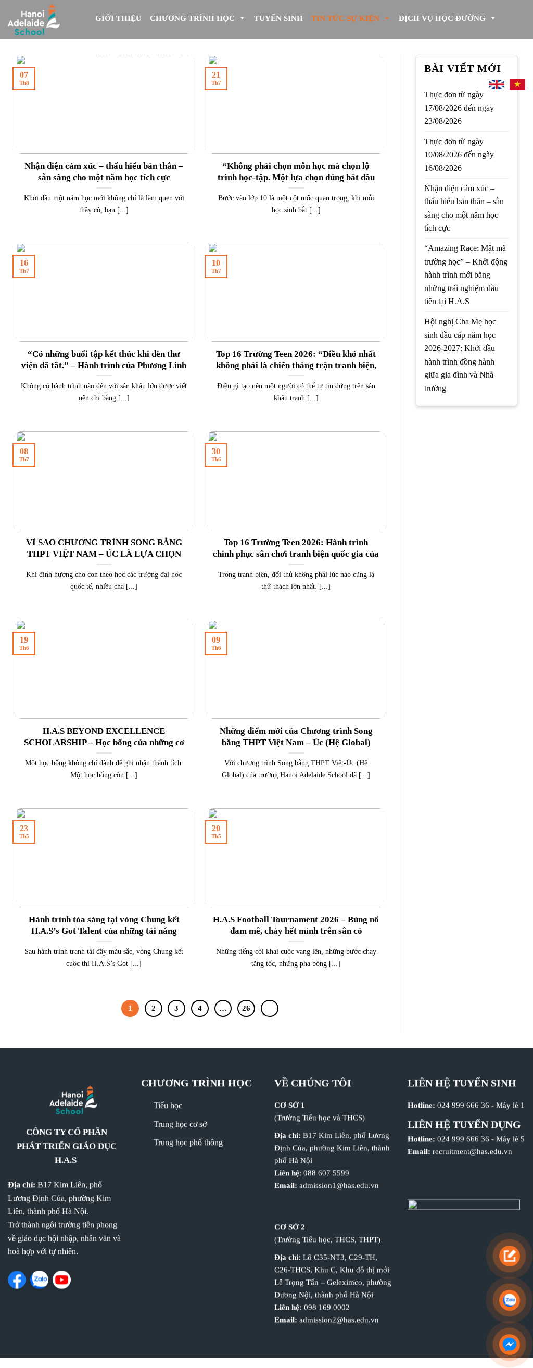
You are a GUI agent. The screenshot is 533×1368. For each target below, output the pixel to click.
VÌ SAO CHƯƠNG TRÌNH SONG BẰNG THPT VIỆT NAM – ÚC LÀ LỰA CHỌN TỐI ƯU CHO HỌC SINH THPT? (104, 553)
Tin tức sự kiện (345, 18)
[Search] (472, 84)
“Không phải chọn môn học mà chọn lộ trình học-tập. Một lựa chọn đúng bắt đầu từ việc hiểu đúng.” (296, 177)
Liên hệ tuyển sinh (462, 1082)
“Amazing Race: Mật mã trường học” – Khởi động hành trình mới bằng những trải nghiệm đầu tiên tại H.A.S (465, 275)
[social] (17, 1280)
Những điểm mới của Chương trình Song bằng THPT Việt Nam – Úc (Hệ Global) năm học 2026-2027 (296, 742)
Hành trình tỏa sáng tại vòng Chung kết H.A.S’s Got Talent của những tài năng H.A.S (104, 930)
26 (246, 1008)
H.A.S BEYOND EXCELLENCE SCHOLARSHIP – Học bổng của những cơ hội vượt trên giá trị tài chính (104, 742)
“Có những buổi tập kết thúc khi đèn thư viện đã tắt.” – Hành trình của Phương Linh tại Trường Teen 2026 (103, 365)
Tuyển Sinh (278, 18)
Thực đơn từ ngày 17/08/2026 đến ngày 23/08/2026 (459, 107)
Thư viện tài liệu (133, 55)
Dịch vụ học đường (442, 18)
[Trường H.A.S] (41, 19)
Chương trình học (192, 18)
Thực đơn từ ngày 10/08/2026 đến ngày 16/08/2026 (459, 154)
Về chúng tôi (312, 1082)
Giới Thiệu (118, 18)
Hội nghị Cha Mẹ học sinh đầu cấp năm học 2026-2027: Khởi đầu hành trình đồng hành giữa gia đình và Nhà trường (460, 355)
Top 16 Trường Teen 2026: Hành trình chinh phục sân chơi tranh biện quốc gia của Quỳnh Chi (296, 553)
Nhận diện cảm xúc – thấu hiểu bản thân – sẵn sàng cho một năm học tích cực (103, 171)
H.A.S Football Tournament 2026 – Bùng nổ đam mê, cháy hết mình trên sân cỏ (296, 925)
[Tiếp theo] (269, 1009)
